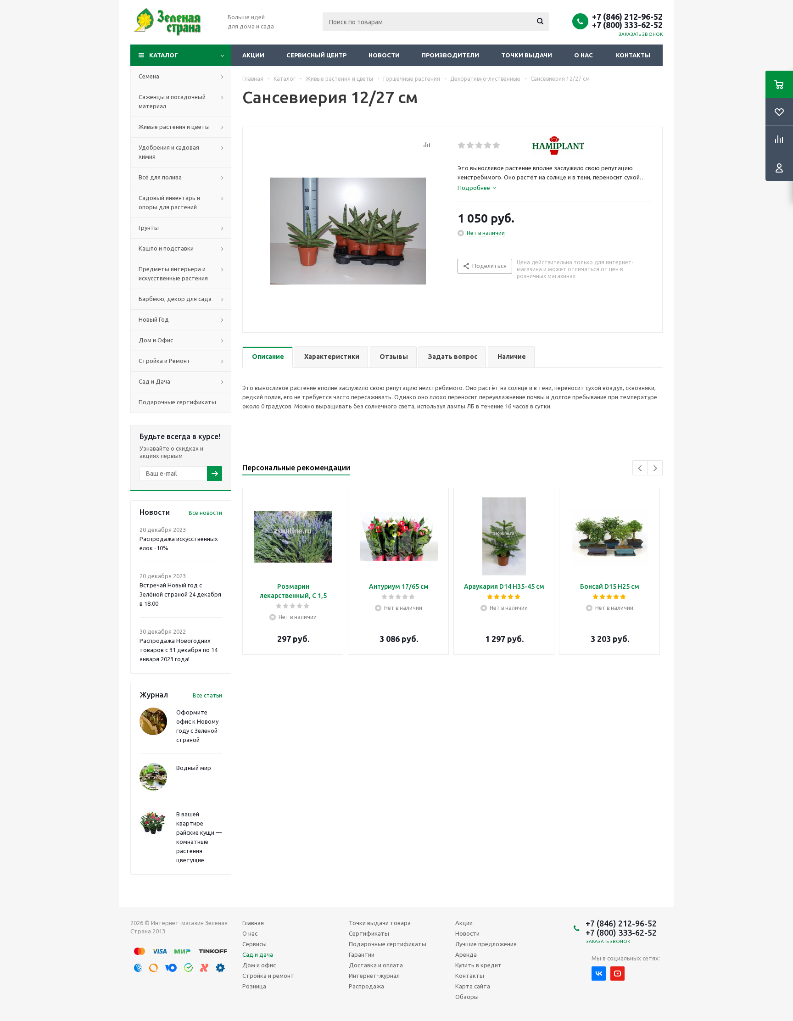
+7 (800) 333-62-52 (627, 25)
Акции (253, 55)
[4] (488, 145)
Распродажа (366, 986)
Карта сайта (472, 986)
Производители (450, 55)
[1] (462, 145)
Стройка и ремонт (268, 975)
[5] (496, 145)
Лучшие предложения (486, 944)
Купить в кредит (478, 965)
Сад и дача (257, 954)
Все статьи (207, 695)
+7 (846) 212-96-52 (627, 16)
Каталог (163, 55)
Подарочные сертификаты (387, 944)
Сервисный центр (316, 55)
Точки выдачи (526, 55)
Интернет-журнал (374, 975)
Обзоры (467, 996)
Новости (384, 55)
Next (655, 468)
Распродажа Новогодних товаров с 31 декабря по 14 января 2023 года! (179, 649)
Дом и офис (259, 965)
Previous (640, 468)
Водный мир (193, 767)
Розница (254, 986)
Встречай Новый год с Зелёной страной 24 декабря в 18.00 (180, 594)
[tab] (477, 187)
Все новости (205, 513)
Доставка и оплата (376, 965)
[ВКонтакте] (599, 973)
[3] (479, 145)
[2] (470, 145)
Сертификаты (369, 933)
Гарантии (361, 954)
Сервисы (254, 944)
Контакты (633, 55)
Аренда (466, 954)
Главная (253, 923)
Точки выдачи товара (380, 923)
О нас (583, 55)
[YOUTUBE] (617, 973)
